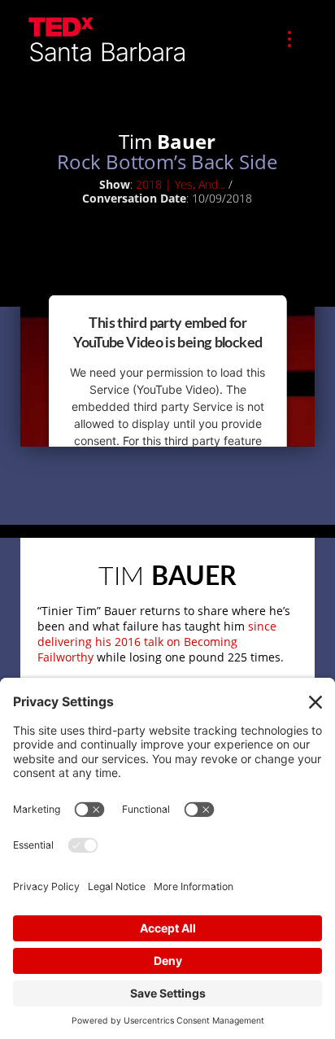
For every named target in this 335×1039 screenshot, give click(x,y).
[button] (289, 39)
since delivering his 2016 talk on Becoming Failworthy (156, 641)
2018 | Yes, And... (180, 184)
